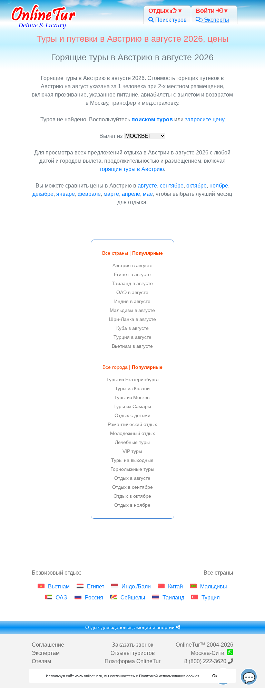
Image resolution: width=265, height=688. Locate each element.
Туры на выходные (132, 460)
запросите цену (205, 119)
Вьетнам (59, 586)
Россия (94, 597)
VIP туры (132, 451)
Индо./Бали (136, 586)
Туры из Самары (132, 406)
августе (147, 186)
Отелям (41, 661)
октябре (196, 186)
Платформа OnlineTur (132, 661)
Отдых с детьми (132, 415)
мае (148, 194)
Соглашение (48, 645)
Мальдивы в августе (132, 310)
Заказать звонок (132, 645)
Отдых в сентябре (132, 487)
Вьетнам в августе (132, 346)
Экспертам (46, 653)
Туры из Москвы (132, 397)
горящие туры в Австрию (132, 169)
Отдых (159, 10)
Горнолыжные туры (132, 469)
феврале (89, 194)
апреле (131, 194)
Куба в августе (132, 328)
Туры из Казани (132, 388)
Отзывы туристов (132, 653)
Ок (214, 676)
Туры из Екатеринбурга (132, 379)
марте (111, 194)
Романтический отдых (132, 424)
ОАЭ (62, 597)
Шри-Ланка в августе (132, 319)
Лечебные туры (132, 442)
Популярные (147, 253)
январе (65, 194)
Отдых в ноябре (132, 505)
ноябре (218, 186)
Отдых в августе (132, 478)
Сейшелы (132, 597)
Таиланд (173, 597)
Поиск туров (170, 20)
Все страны (115, 253)
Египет (95, 586)
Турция (211, 597)
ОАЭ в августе (132, 292)
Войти (206, 10)
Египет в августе (132, 274)
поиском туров (152, 119)
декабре (42, 194)
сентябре (172, 186)
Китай (175, 586)
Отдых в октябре (132, 496)
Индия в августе (132, 301)
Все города (115, 367)
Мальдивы (213, 586)
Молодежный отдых (132, 433)
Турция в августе (132, 337)
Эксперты (216, 20)
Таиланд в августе (132, 283)
